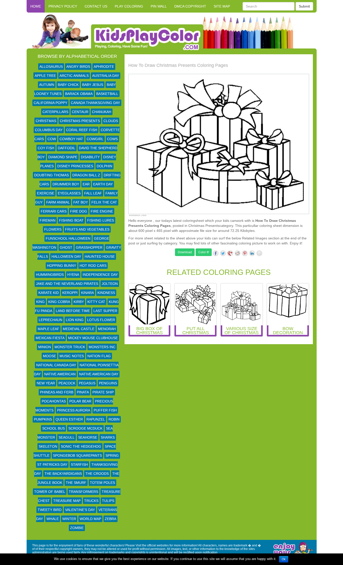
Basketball (107, 94)
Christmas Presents (80, 121)
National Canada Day (56, 365)
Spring (112, 455)
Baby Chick (68, 85)
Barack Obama (79, 94)
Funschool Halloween (68, 238)
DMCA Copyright (190, 6)
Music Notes (72, 356)
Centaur (80, 112)
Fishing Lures (100, 220)
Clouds (110, 121)
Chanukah (101, 112)
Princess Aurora (73, 410)
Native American (60, 374)
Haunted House (100, 256)
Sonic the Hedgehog (81, 446)
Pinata (83, 392)
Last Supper (105, 311)
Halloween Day (66, 256)
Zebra (110, 519)
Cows (112, 139)
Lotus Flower (101, 320)
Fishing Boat (71, 220)
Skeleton (48, 446)
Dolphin (104, 166)
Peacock (67, 383)
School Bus (53, 428)
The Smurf (76, 483)
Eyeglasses (69, 193)
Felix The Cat (104, 202)
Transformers (83, 492)
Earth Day (103, 184)
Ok (283, 559)
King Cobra (59, 302)
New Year (46, 383)
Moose (49, 356)
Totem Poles (102, 483)
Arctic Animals (74, 76)
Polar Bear (80, 401)
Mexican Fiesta (50, 338)
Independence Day (100, 275)
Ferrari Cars (54, 211)
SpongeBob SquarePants (77, 455)
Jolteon (110, 284)
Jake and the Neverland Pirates (67, 284)
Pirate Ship (103, 392)
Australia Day (105, 76)
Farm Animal (58, 202)
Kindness (106, 293)
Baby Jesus (92, 85)
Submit (304, 6)
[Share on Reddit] (238, 253)
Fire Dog (78, 211)
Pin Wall (159, 6)
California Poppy (50, 103)
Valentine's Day (80, 510)
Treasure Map (67, 501)
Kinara (87, 293)
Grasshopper (89, 247)
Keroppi (70, 293)
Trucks (91, 501)
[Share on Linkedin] (252, 253)
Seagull (67, 437)
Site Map (222, 6)
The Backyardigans (63, 474)
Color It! (203, 252)
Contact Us (96, 6)
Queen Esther (69, 419)
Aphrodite (104, 67)
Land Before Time (73, 311)
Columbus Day (49, 130)
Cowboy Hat (71, 139)
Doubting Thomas (51, 175)
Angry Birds (78, 67)
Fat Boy (80, 202)
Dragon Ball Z (86, 175)
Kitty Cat (96, 302)
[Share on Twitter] (223, 253)
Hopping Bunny (61, 266)
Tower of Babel (49, 492)
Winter (69, 519)
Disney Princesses (75, 166)
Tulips (108, 501)
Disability (90, 157)
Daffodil (66, 148)
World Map (90, 519)
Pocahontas (54, 401)
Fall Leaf (93, 193)
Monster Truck (69, 347)
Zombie (77, 528)
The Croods (97, 474)
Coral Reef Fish (81, 130)
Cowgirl (95, 139)
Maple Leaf (48, 329)
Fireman (47, 220)
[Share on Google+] (230, 253)
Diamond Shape (62, 157)
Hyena (73, 275)
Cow (51, 139)
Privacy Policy (62, 6)
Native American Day (98, 374)
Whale (52, 519)
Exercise (45, 193)
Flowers (53, 229)
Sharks (108, 437)
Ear (86, 184)
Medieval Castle (78, 329)
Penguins (108, 383)
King (40, 302)
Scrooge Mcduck (85, 428)
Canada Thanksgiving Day (95, 103)
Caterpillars (55, 112)
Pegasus (87, 383)
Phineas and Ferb (56, 392)
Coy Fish (46, 148)
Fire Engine (102, 211)
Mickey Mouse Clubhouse (93, 338)
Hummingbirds (50, 275)
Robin (114, 419)
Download (185, 252)
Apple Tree (45, 76)
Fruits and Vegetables (87, 229)
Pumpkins (43, 419)
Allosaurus (51, 67)
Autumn (46, 85)
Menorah (107, 329)
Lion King (75, 320)
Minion (44, 347)
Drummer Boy (65, 184)
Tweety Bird (50, 510)
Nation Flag (99, 356)
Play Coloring (129, 6)
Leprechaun (50, 320)
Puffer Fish (105, 410)
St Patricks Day (52, 465)
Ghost (66, 247)
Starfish (79, 465)
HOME (35, 6)
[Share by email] (259, 253)
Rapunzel (95, 419)
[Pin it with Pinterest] (245, 253)
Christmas (46, 121)
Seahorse (87, 437)
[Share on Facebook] (216, 253)
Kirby (79, 302)
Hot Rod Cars (93, 266)
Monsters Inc (102, 347)
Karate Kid (48, 293)
